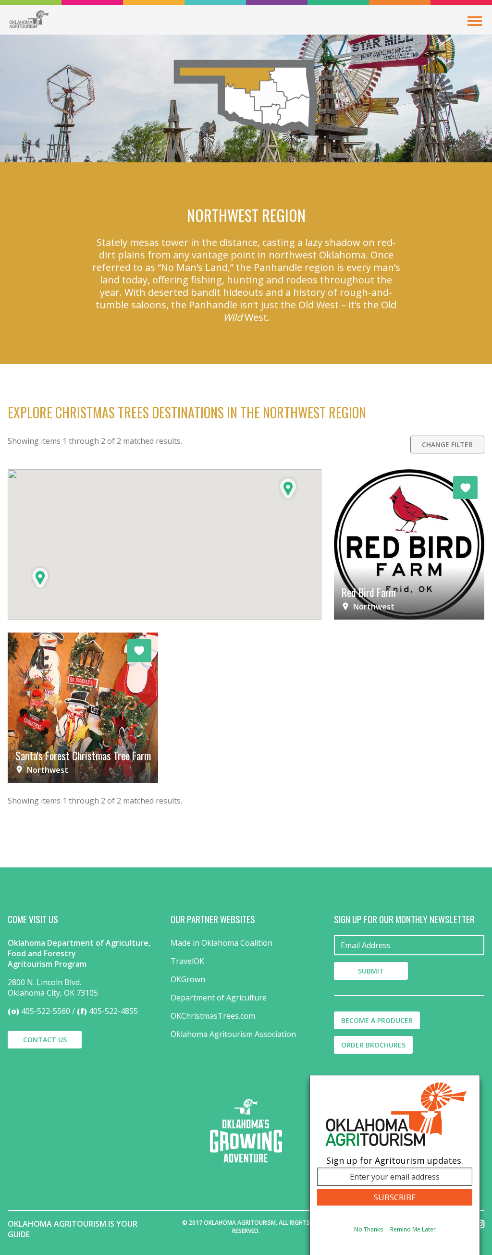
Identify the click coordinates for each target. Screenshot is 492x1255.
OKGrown (188, 979)
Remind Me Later (413, 1229)
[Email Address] (409, 945)
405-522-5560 (45, 1011)
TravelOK (187, 961)
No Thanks (368, 1229)
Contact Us (45, 1039)
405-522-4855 (113, 1011)
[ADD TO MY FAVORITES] (465, 487)
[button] (40, 577)
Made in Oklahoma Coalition (221, 943)
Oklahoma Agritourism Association (233, 1034)
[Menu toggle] (474, 21)
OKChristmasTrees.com (213, 1016)
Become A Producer (377, 1020)
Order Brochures (373, 1044)
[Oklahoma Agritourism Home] (29, 19)
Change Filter (447, 444)
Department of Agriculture (219, 997)
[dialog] (394, 1165)
